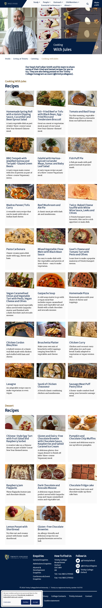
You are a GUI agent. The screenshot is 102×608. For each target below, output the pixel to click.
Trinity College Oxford (87, 571)
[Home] (11, 4)
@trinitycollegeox (63, 74)
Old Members (72, 2)
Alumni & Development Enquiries (39, 570)
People (46, 2)
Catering (35, 59)
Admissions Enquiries (42, 564)
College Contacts (58, 596)
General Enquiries (40, 560)
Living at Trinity (20, 59)
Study (35, 2)
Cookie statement (51, 601)
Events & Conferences (50, 5)
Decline (25, 602)
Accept (35, 602)
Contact (88, 596)
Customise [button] (7, 602)
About (67, 5)
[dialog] (22, 598)
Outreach (57, 2)
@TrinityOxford (88, 560)
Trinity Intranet (75, 596)
